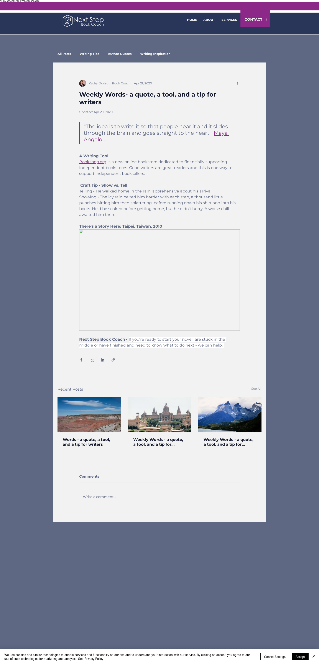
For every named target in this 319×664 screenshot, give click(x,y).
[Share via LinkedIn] (102, 360)
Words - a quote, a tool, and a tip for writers (86, 442)
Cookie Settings (275, 656)
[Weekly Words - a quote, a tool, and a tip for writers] (159, 414)
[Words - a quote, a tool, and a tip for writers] (89, 414)
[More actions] (237, 83)
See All (256, 389)
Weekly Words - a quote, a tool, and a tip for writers (158, 442)
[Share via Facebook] (81, 360)
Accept (300, 656)
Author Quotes (120, 54)
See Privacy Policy (90, 658)
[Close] (313, 657)
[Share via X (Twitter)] (92, 360)
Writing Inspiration (155, 54)
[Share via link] (113, 360)
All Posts (64, 54)
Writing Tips (89, 54)
